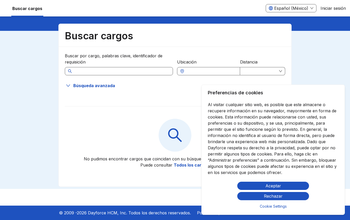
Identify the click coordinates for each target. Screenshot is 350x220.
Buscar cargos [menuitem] (27, 8)
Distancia (249, 62)
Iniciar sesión (333, 8)
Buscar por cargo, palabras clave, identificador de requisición (113, 59)
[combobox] (211, 71)
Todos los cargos (191, 165)
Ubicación (187, 62)
